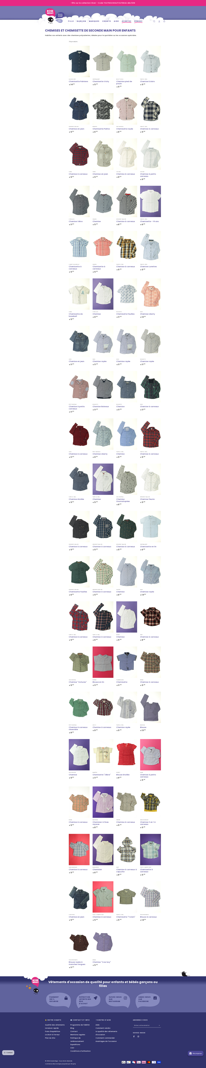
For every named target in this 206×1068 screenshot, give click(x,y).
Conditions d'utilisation (80, 1051)
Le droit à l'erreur (52, 1035)
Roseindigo (54, 1061)
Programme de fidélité (80, 1025)
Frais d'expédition (52, 1031)
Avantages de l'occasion (106, 1041)
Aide (97, 1025)
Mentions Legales (77, 1035)
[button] (154, 21)
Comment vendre (103, 1028)
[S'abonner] (160, 1025)
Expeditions (75, 1044)
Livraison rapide (52, 1028)
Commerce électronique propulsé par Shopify (60, 1064)
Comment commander (105, 1038)
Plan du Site (50, 1038)
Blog (72, 1028)
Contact (74, 1031)
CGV (72, 1048)
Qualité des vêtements (55, 1025)
